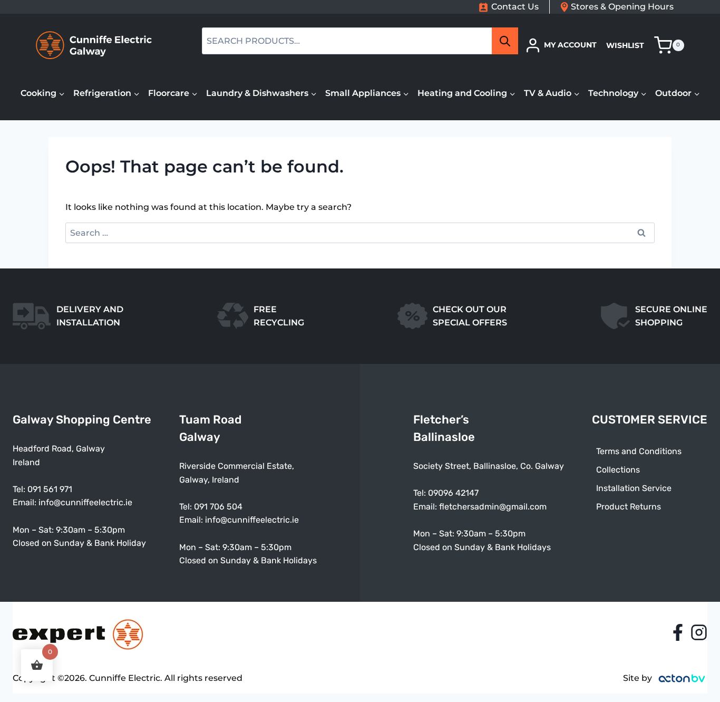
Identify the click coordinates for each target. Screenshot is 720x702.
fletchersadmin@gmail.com (493, 507)
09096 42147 (453, 493)
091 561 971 (49, 489)
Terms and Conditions (639, 451)
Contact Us (515, 7)
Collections (618, 470)
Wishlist (625, 45)
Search (508, 41)
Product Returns (628, 507)
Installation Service (634, 488)
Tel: (186, 507)
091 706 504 (218, 507)
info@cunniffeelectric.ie (85, 502)
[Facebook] (677, 632)
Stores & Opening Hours (622, 7)
